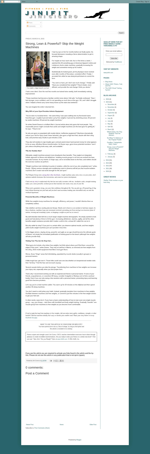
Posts (30, 22)
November (111, 107)
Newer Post (29, 424)
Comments (32, 26)
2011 (107, 168)
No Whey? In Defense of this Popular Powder (115, 139)
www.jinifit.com (108, 72)
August (110, 115)
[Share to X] (59, 361)
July (109, 118)
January (110, 157)
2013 (107, 163)
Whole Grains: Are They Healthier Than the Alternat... (114, 133)
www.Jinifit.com (62, 339)
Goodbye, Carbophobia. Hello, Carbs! (114, 143)
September (111, 113)
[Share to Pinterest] (63, 361)
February (111, 154)
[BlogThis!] (56, 361)
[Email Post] (50, 360)
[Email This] (54, 361)
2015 (107, 102)
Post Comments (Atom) (42, 428)
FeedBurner (118, 62)
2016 (107, 99)
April (109, 126)
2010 (107, 171)
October (110, 110)
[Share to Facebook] (61, 361)
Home (61, 424)
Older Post (93, 424)
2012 (107, 166)
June (109, 121)
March (110, 129)
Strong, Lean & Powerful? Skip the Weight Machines (115, 148)
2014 (107, 160)
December (111, 104)
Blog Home (108, 82)
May (109, 124)
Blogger (78, 440)
